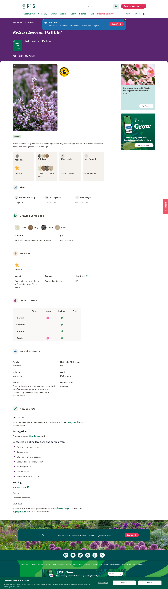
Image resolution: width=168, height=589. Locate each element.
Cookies (47, 564)
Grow (142, 126)
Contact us (33, 564)
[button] (165, 206)
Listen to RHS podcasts (140, 564)
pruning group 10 (21, 487)
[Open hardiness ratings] (87, 276)
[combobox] (99, 6)
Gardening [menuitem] (43, 14)
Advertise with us (114, 564)
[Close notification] (125, 20)
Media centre (126, 564)
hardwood (35, 436)
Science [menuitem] (82, 14)
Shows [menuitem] (54, 14)
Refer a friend (103, 564)
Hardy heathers (74, 422)
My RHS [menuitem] (138, 14)
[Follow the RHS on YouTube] (73, 555)
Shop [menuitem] (91, 14)
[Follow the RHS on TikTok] (80, 555)
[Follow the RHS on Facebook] (94, 555)
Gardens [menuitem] (63, 14)
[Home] (28, 6)
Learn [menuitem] (73, 14)
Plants (31, 22)
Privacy (40, 564)
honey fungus (64, 508)
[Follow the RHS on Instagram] (65, 555)
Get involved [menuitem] (29, 14)
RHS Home (17, 22)
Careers (94, 564)
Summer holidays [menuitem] (105, 14)
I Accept (149, 583)
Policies (68, 564)
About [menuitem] (128, 14)
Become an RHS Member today (84, 536)
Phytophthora (19, 511)
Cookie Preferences (58, 564)
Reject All (124, 583)
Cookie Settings (103, 583)
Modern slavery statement (81, 564)
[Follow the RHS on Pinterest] (102, 555)
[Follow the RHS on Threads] (87, 555)
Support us (24, 564)
